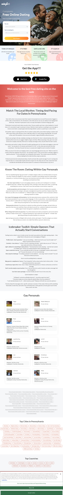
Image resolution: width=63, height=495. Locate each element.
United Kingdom (21, 463)
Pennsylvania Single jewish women (40, 407)
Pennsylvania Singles (31, 413)
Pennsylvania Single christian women (22, 407)
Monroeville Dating (47, 440)
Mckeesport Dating (25, 440)
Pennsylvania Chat (52, 394)
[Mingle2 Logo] (6, 4)
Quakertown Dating (47, 443)
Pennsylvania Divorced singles (44, 395)
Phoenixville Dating (17, 443)
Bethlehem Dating (14, 428)
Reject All (31, 487)
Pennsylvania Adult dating (15, 391)
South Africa (38, 465)
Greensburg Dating (36, 434)
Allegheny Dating (14, 425)
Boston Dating (24, 428)
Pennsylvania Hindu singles (15, 397)
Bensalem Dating (4, 428)
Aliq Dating (6, 425)
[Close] (60, 474)
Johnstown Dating (27, 437)
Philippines (31, 465)
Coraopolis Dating (45, 431)
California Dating (40, 428)
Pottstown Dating (37, 443)
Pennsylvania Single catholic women (48, 405)
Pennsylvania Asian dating (29, 391)
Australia (35, 463)
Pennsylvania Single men (51, 409)
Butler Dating (32, 428)
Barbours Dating (41, 425)
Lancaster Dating (37, 437)
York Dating (36, 448)
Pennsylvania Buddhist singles (39, 394)
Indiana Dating (18, 437)
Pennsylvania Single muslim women (16, 411)
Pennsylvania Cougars (31, 395)
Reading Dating (57, 443)
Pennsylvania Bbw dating (11, 394)
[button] (57, 3)
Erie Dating (27, 434)
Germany (41, 463)
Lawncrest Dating (55, 437)
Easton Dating (19, 434)
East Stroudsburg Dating (9, 434)
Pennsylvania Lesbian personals (16, 401)
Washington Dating (35, 446)
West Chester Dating (46, 446)
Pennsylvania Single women (47, 411)
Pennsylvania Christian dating (17, 395)
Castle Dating (7, 431)
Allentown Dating (23, 425)
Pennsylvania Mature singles (46, 401)
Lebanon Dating (6, 440)
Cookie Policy (4, 480)
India (47, 463)
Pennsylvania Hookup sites (29, 397)
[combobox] (16, 26)
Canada (28, 463)
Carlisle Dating (59, 428)
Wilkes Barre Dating (57, 446)
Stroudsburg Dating (25, 446)
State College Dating (15, 446)
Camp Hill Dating (50, 428)
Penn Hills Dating (56, 440)
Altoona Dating (33, 425)
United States (12, 463)
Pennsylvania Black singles (24, 394)
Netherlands (15, 465)
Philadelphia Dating (7, 443)
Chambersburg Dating (16, 431)
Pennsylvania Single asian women (13, 405)
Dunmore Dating (55, 431)
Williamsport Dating (28, 448)
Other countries (46, 465)
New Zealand (23, 465)
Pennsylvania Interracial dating (16, 399)
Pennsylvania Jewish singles (32, 399)
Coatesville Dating (36, 431)
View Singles (16, 38)
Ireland (51, 463)
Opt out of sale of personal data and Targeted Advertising (31, 483)
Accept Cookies (31, 492)
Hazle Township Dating (8, 437)
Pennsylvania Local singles (31, 401)
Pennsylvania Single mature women (35, 409)
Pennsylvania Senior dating (43, 403)
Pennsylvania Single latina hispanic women (15, 409)
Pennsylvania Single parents (32, 411)
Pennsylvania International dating (45, 397)
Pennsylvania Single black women (30, 405)
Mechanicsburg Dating (35, 440)
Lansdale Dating (46, 437)
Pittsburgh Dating (27, 443)
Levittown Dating (15, 440)
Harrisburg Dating (55, 434)
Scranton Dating (5, 446)
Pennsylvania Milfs (16, 403)
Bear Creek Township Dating (53, 425)
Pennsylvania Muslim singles (29, 403)
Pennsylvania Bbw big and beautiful (44, 391)
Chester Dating (27, 431)
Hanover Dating (45, 434)
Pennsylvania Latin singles (46, 399)
